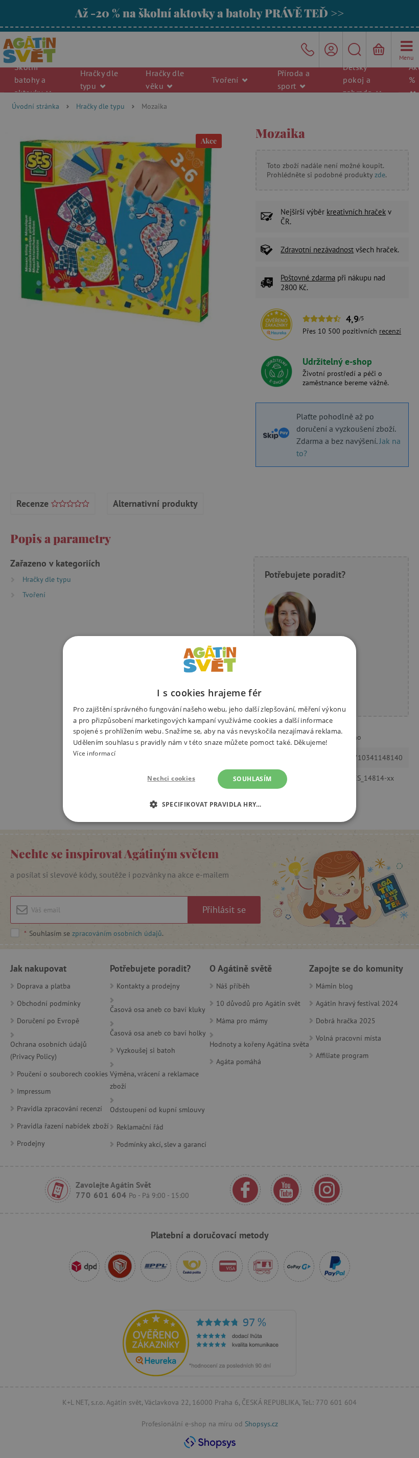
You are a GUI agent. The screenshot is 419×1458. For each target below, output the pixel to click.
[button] (209, 804)
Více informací (94, 753)
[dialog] (209, 729)
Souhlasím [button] (252, 778)
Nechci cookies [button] (171, 778)
